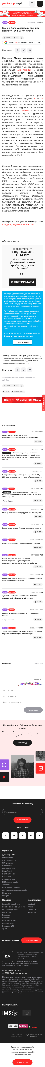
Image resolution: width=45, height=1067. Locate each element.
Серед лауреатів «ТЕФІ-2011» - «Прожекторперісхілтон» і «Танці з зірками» (20, 436)
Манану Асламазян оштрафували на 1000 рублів (21, 513)
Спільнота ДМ (22, 743)
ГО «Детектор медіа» (11, 887)
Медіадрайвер (8, 868)
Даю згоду (22, 1062)
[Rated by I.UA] (33, 1027)
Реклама (6, 915)
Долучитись (22, 342)
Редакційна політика (11, 904)
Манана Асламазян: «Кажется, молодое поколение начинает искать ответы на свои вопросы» (21, 494)
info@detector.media (13, 970)
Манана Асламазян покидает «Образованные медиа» (20, 614)
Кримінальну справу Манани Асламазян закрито (21, 528)
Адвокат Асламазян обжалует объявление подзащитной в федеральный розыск (19, 597)
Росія (7, 392)
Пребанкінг (7, 866)
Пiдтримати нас (31, 940)
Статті (11, 489)
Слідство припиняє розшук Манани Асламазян (21, 543)
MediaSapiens (8, 857)
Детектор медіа (9, 855)
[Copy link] (29, 50)
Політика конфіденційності (13, 907)
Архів (4, 929)
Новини (11, 22)
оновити (38, 679)
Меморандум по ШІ (10, 909)
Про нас (6, 900)
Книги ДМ (6, 912)
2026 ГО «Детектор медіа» (16, 973)
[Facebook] (17, 50)
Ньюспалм (6, 893)
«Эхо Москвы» (24, 70)
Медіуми (6, 896)
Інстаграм (32, 912)
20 (35, 98)
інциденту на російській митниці (18, 224)
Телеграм (32, 909)
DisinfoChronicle (8, 874)
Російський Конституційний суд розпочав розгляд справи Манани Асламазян (22, 579)
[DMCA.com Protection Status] (13, 1027)
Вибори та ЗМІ (8, 879)
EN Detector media (10, 882)
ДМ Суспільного (9, 860)
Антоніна (6, 885)
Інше (5, 22)
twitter (30, 907)
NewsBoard (7, 871)
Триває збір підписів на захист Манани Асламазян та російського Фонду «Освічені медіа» (22, 632)
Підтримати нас (9, 920)
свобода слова (19, 392)
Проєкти (7, 850)
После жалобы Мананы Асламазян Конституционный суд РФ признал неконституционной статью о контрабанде (19, 561)
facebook (31, 904)
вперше (24, 110)
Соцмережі (34, 900)
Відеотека (6, 876)
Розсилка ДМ (8, 926)
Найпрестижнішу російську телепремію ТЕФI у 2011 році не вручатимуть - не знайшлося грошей (22, 476)
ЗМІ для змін (7, 863)
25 (41, 98)
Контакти (6, 918)
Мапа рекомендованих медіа (14, 890)
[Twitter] (23, 50)
